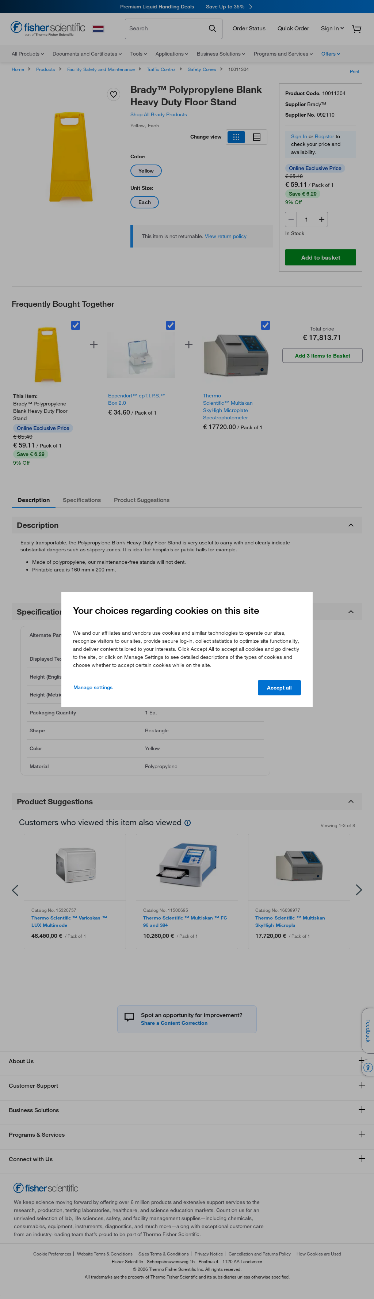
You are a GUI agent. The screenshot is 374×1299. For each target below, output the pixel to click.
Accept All (279, 687)
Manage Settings (92, 687)
